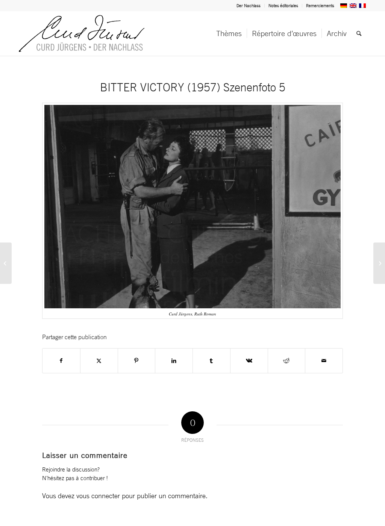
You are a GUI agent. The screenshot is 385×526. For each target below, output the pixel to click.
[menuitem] (249, 6)
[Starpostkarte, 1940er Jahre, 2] (379, 263)
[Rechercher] (359, 33)
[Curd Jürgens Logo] (81, 33)
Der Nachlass (248, 5)
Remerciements (320, 5)
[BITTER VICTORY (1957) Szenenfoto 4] (6, 263)
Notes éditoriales (283, 5)
